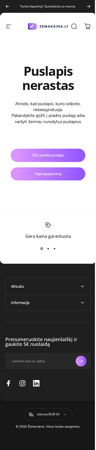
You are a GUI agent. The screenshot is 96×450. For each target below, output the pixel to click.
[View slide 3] (54, 248)
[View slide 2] (48, 248)
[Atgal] (7, 6)
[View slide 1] (41, 248)
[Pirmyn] (88, 6)
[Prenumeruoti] (77, 361)
